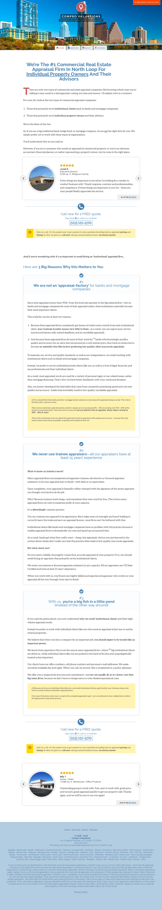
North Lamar (46, 855)
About (88, 48)
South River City (86, 857)
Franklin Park (148, 850)
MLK (131, 852)
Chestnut (66, 850)
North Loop (57, 855)
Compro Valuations (81, 16)
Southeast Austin (100, 857)
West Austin (52, 859)
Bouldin (31, 850)
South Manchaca (71, 857)
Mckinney (124, 852)
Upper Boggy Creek (38, 859)
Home (61, 48)
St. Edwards (113, 857)
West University (78, 859)
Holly (91, 852)
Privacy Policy (81, 892)
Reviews (101, 48)
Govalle (54, 852)
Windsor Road (126, 859)
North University (86, 855)
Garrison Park (21, 852)
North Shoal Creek (70, 855)
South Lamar (58, 857)
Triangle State (144, 857)
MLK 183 (138, 852)
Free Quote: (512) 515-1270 (147, 2)
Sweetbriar (133, 857)
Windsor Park (113, 859)
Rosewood (47, 857)
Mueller (12, 855)
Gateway (32, 852)
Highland (83, 852)
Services (74, 48)
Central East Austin (53, 850)
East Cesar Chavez (120, 850)
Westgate (90, 859)
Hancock (62, 852)
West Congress (64, 859)
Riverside (28, 857)
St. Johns (123, 857)
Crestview (89, 850)
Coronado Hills (77, 850)
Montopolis (148, 852)
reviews (132, 197)
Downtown (107, 850)
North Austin (22, 855)
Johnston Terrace (112, 852)
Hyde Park (99, 852)
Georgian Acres (43, 852)
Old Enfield (99, 855)
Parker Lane (124, 855)
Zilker (143, 859)
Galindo (11, 852)
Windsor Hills (101, 859)
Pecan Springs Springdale (141, 855)
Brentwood (39, 850)
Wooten (136, 859)
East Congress (135, 850)
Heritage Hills (73, 852)
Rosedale (37, 857)
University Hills (22, 859)
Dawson (98, 850)
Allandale (11, 850)
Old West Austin (111, 855)
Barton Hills (21, 850)
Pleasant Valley (17, 857)
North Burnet (33, 855)
